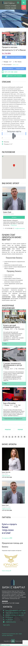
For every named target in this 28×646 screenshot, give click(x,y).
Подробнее (14, 225)
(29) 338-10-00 (9, 619)
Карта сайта (6, 625)
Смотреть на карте (15, 64)
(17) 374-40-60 (9, 617)
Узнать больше (6, 570)
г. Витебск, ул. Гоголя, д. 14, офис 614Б (14, 615)
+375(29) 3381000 (10, 8)
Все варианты (6, 538)
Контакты (14, 217)
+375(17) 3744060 (10, 6)
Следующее (20, 429)
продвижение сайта (13, 633)
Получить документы (8, 68)
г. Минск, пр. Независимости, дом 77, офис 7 (15, 610)
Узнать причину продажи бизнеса (15, 57)
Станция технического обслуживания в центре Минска (12, 365)
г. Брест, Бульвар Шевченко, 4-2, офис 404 (15, 613)
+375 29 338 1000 (10, 72)
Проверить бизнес (20, 68)
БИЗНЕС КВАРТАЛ (7, 19)
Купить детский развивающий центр (11, 326)
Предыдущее (8, 429)
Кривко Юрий (7, 212)
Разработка (4, 633)
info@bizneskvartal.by (20, 228)
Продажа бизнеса (18, 19)
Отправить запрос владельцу (15, 76)
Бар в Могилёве (9, 403)
